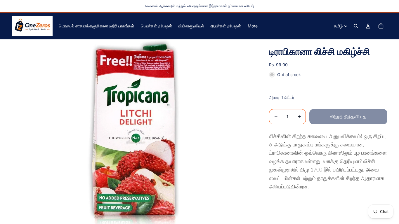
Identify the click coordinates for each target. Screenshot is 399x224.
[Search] (355, 26)
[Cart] (380, 26)
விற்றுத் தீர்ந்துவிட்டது (348, 116)
